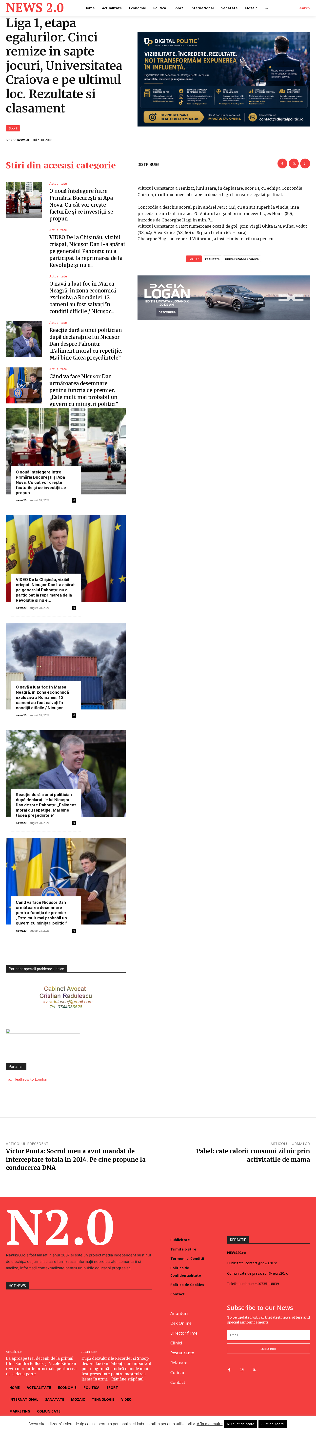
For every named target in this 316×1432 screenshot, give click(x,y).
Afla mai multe (210, 1423)
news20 (23, 140)
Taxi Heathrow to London (26, 1079)
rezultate (212, 259)
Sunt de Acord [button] (272, 1424)
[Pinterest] (305, 163)
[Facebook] (282, 163)
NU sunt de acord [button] (240, 1424)
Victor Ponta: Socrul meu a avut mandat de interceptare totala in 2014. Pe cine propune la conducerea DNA (76, 1159)
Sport (13, 128)
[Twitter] (294, 163)
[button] (303, 8)
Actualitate (58, 183)
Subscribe (268, 1349)
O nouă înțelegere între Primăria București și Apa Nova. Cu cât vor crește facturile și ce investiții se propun (81, 205)
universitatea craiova (242, 259)
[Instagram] (242, 1370)
